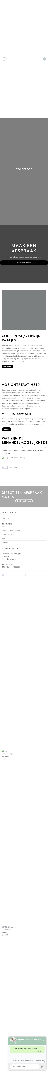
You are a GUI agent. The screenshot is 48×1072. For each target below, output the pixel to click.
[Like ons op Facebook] (14, 59)
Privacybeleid (7, 534)
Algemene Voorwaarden (11, 530)
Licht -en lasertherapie (18, 458)
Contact (5, 542)
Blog (3, 538)
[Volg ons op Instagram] (17, 59)
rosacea (32, 406)
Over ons (5, 518)
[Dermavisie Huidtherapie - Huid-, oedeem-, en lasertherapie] (6, 59)
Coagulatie (13, 467)
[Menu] (44, 59)
